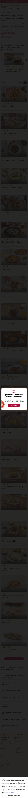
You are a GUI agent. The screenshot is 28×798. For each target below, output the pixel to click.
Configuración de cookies (14, 795)
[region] (14, 787)
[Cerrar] (26, 779)
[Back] (24, 390)
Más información (10, 792)
